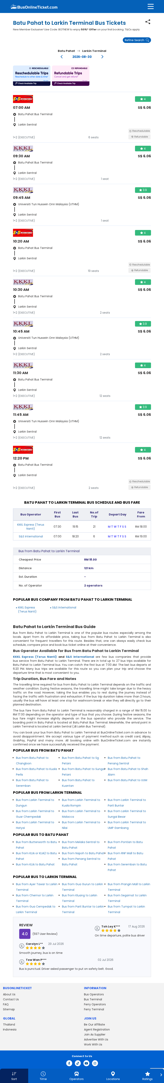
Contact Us (11, 999)
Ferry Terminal (94, 1009)
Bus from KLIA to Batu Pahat (35, 864)
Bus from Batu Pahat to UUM (127, 780)
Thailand (9, 1025)
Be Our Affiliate (94, 1025)
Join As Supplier (94, 1034)
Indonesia (9, 1029)
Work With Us (93, 1044)
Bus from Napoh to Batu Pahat (83, 853)
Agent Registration (97, 1029)
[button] (31, 75)
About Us (9, 994)
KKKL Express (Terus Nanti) (30, 527)
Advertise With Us (96, 1039)
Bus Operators (94, 994)
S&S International (31, 536)
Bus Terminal (93, 999)
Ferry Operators (95, 1004)
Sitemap (9, 1009)
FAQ (6, 1004)
